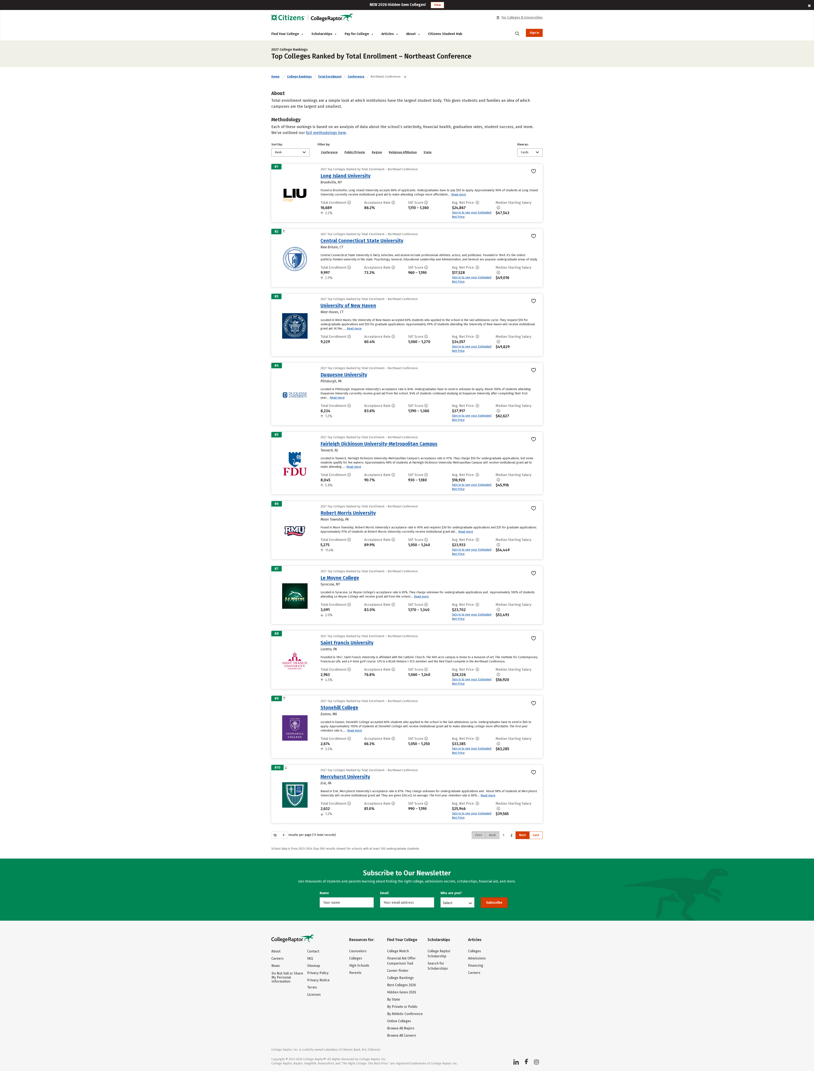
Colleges (355, 958)
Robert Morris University (348, 513)
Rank (278, 152)
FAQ (310, 958)
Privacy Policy (318, 973)
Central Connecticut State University (362, 241)
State (428, 152)
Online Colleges (399, 1021)
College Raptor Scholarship (439, 953)
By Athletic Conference (405, 1014)
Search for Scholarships (438, 965)
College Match (398, 951)
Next (522, 835)
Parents (355, 973)
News (275, 966)
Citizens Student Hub (445, 34)
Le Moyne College (340, 578)
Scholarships (322, 34)
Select (447, 903)
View (437, 5)
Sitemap (313, 966)
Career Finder (397, 971)
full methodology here (326, 132)
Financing (475, 965)
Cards (524, 152)
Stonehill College (339, 708)
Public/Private (354, 152)
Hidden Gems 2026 (401, 992)
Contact (313, 951)
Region (377, 152)
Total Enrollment (329, 76)
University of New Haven (348, 306)
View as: (523, 144)
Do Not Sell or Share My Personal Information (287, 977)
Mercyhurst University (345, 777)
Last (536, 835)
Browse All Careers (401, 1035)
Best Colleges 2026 (401, 985)
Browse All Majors (400, 1028)
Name (324, 893)
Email (384, 893)
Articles (388, 34)
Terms (312, 987)
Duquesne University (344, 375)
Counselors (358, 951)
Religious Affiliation (403, 152)
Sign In (534, 33)
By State (393, 999)
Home (275, 76)
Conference (356, 76)
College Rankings (299, 76)
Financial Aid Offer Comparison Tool (401, 960)
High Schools (359, 965)
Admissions (477, 958)
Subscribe (494, 903)
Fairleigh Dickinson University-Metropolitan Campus (379, 444)
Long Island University (346, 176)
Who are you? (451, 893)
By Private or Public (402, 1007)
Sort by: (277, 144)
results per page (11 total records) (312, 835)
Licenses (314, 995)
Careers (277, 958)
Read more (458, 194)
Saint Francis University (347, 643)
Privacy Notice (318, 980)
